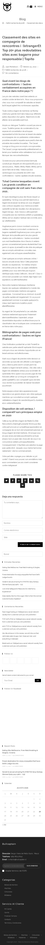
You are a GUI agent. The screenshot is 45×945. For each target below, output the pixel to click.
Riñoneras (33, 937)
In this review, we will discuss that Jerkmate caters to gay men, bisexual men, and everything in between (20, 636)
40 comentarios (17, 777)
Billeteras (7, 895)
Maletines (22, 937)
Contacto (7, 919)
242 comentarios (18, 755)
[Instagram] (20, 660)
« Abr (4, 825)
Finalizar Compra (10, 916)
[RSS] (35, 660)
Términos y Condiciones (12, 923)
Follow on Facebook (12, 689)
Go (38, 680)
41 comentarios (17, 766)
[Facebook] (13, 660)
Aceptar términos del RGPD (16, 871)
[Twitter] (6, 660)
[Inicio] (3, 23)
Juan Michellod (11, 67)
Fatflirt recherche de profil (15, 70)
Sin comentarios (12, 73)
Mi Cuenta (8, 909)
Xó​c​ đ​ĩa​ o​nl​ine (7, 633)
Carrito (6, 912)
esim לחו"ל (5, 626)
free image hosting (9, 612)
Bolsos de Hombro (11, 885)
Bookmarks (6, 643)
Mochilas (7, 888)
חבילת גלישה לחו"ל (7, 619)
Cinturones (8, 892)
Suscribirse (32, 866)
